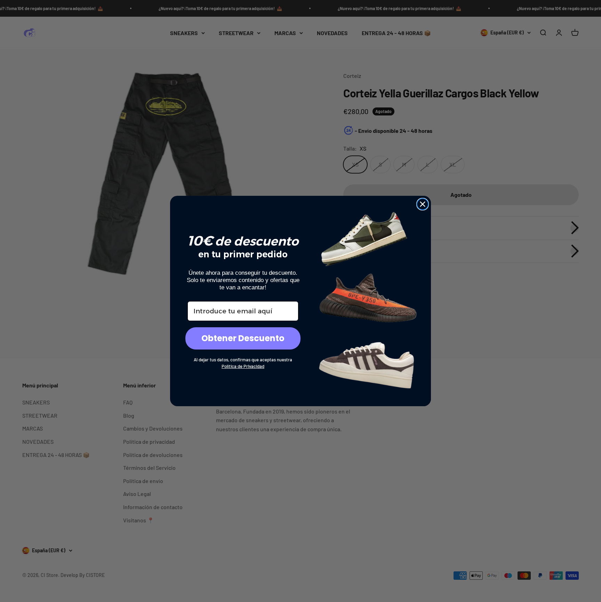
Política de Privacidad (243, 366)
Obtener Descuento (243, 338)
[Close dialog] (422, 204)
